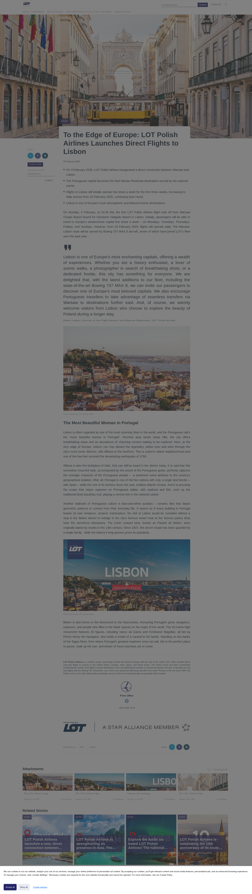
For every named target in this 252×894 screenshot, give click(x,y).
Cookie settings (40, 887)
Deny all (24, 887)
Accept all (10, 887)
